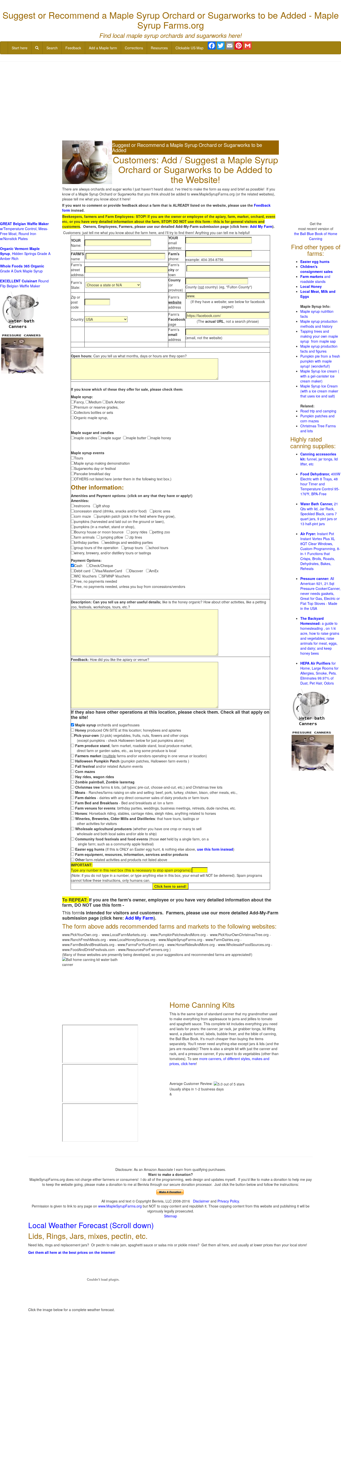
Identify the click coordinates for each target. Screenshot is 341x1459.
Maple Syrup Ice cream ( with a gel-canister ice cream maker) (319, 376)
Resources (159, 47)
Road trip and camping (318, 410)
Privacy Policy (228, 1201)
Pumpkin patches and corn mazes (317, 418)
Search (52, 47)
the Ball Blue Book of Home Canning (315, 236)
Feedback (73, 47)
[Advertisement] (170, 101)
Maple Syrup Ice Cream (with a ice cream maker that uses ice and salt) (319, 390)
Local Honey (311, 286)
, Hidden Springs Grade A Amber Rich (25, 253)
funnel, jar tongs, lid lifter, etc (319, 458)
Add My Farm (261, 226)
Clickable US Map (189, 47)
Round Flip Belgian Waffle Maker (24, 283)
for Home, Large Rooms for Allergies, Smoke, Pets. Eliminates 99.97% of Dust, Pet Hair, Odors (319, 673)
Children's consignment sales (316, 269)
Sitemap (170, 1215)
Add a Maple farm (103, 47)
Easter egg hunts (315, 261)
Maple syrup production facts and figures (319, 349)
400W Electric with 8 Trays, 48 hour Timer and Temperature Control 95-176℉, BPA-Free (320, 483)
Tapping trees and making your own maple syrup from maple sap (319, 336)
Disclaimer (201, 1201)
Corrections (134, 47)
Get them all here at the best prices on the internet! (71, 1252)
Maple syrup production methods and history (319, 324)
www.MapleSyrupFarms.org (120, 1206)
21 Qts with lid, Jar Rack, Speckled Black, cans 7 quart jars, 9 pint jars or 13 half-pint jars (319, 513)
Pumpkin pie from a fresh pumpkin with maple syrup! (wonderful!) (320, 361)
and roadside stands (315, 279)
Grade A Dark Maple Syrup (22, 268)
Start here (19, 47)
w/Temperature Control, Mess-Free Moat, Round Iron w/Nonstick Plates (24, 231)
